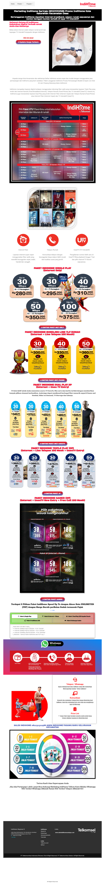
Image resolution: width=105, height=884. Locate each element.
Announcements (45, 835)
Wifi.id (42, 845)
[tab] (25, 616)
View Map (13, 837)
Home (12, 4)
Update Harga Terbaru (29, 42)
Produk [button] (20, 4)
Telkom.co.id (44, 843)
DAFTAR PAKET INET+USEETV (53, 443)
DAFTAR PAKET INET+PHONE (53, 380)
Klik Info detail (28, 38)
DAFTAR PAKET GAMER (53, 599)
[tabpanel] (52, 631)
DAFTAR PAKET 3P (53, 493)
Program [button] (29, 4)
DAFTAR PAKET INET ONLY (53, 327)
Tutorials (43, 837)
